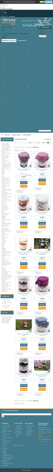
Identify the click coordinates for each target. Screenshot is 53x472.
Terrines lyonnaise (5, 224)
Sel (2, 266)
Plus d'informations (49, 2)
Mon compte (29, 423)
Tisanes (4, 113)
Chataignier (4, 83)
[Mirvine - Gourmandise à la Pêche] (24, 325)
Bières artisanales (5, 208)
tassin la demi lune (5, 316)
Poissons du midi (5, 73)
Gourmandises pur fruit (6, 95)
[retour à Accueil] (2, 135)
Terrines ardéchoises (6, 53)
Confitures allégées (5, 90)
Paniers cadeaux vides (6, 149)
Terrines (3, 232)
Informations (5, 296)
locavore (3, 318)
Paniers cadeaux (4, 44)
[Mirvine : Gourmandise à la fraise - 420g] (24, 160)
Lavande (3, 84)
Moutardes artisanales (6, 252)
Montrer (30, 142)
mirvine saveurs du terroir (7, 317)
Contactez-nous (4, 11)
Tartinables (4, 248)
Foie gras (3, 151)
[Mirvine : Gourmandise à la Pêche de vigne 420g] (42, 365)
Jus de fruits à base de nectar (8, 104)
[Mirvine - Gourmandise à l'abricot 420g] (24, 203)
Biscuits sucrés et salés (7, 123)
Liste (50, 143)
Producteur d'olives (5, 261)
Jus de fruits (5, 102)
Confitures (5, 89)
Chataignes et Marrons (6, 219)
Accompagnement (5, 274)
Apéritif (3, 109)
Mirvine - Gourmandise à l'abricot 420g (24, 213)
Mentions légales (6, 299)
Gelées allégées (5, 98)
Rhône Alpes (4, 206)
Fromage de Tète (5, 234)
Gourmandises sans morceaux (8, 94)
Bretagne (3, 74)
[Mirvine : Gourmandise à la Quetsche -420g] (24, 365)
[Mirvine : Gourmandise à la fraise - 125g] (42, 160)
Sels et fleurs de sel (6, 64)
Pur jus (3, 211)
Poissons (4, 72)
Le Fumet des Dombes (6, 163)
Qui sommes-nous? (4, 15)
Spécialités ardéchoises (6, 231)
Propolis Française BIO (6, 180)
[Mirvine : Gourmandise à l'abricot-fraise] (24, 284)
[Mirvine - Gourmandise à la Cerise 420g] (42, 243)
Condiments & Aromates (5, 63)
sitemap (17, 435)
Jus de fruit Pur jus (5, 103)
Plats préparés (4, 226)
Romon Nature (4, 205)
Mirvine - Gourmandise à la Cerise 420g (42, 253)
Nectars (3, 212)
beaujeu (3, 321)
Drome (3, 245)
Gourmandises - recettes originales (9, 97)
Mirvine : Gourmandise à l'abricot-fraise (24, 294)
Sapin (3, 85)
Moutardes (4, 260)
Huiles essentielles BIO (6, 285)
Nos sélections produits (6, 289)
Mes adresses (30, 429)
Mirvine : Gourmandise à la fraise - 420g (24, 170)
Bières (3, 176)
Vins (2, 110)
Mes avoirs (29, 427)
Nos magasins (6, 307)
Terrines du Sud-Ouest (6, 146)
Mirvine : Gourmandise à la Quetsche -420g (24, 375)
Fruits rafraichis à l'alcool (7, 275)
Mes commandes (30, 425)
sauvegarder (3, 8)
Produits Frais (5, 126)
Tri (15, 142)
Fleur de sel (4, 265)
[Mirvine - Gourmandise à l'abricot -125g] (42, 203)
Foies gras (4, 270)
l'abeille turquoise (5, 179)
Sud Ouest (4, 269)
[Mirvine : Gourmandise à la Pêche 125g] (42, 325)
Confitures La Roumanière (7, 196)
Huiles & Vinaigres (4, 58)
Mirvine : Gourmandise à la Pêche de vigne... (42, 375)
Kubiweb (29, 470)
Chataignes (4, 217)
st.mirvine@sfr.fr (47, 436)
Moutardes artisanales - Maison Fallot (6, 67)
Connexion (3, 10)
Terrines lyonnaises (5, 52)
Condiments (4, 249)
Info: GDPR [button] (2, 7)
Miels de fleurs (5, 79)
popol (6, 318)
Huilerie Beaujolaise (6, 60)
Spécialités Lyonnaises (6, 223)
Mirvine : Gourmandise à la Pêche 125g (42, 335)
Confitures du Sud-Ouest (7, 276)
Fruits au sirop (4, 202)
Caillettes (3, 233)
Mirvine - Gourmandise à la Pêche (24, 335)
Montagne (4, 81)
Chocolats (4, 120)
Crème (3, 218)
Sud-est (3, 247)
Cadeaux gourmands (6, 150)
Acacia (3, 82)
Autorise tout (9, 8)
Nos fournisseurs (6, 129)
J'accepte (42, 1)
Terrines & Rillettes (4, 51)
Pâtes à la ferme (5, 207)
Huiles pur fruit (4, 214)
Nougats (3, 281)
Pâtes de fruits (5, 119)
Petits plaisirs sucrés (7, 118)
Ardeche (3, 87)
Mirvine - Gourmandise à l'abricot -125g (42, 213)
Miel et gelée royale (5, 177)
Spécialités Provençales (6, 263)
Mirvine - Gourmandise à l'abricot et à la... (24, 253)
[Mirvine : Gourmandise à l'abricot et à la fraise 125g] (42, 284)
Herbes (3, 258)
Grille (48, 143)
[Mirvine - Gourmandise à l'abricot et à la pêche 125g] (24, 243)
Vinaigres (3, 216)
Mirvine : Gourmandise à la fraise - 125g (42, 170)
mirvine (10, 316)
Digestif (3, 108)
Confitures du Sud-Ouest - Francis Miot (9, 99)
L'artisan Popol (5, 158)
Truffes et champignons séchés (9, 115)
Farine (3, 221)
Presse (2, 14)
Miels (4, 78)
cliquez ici (16, 445)
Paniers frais (4, 291)
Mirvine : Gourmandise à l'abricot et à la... (42, 294)
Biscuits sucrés (5, 284)
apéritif (7, 322)
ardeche (8, 320)
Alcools (4, 106)
